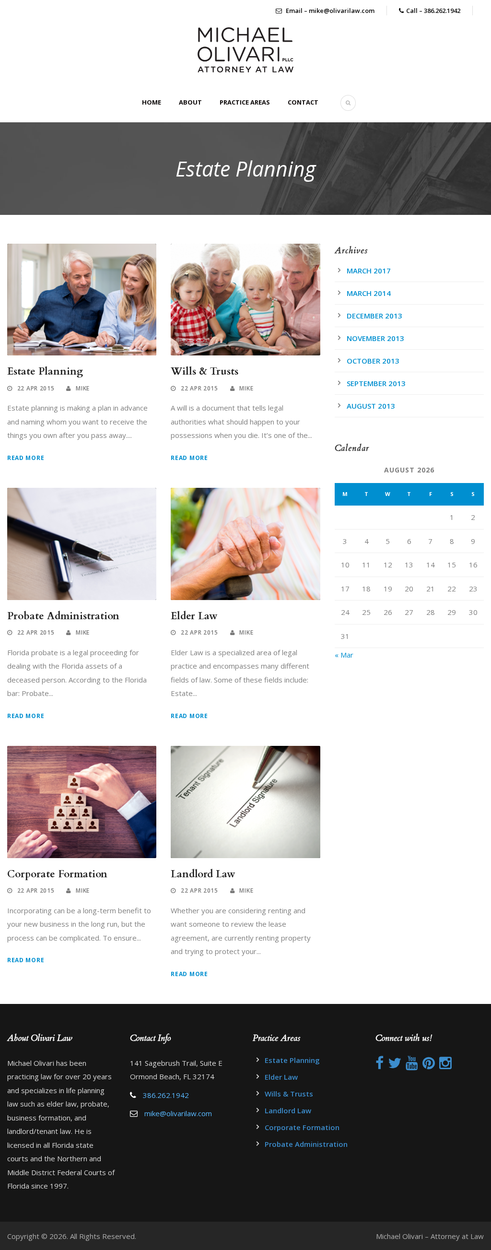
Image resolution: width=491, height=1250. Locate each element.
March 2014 (369, 293)
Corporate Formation (57, 874)
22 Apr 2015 (36, 388)
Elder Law (194, 616)
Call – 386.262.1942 (433, 10)
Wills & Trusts (204, 371)
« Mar (344, 655)
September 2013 (376, 383)
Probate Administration (63, 616)
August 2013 (371, 406)
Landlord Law (203, 874)
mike (83, 388)
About (190, 102)
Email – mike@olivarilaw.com (329, 10)
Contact (303, 102)
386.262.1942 (166, 1095)
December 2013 (374, 315)
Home (151, 102)
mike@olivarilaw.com (178, 1113)
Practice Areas (245, 102)
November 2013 (375, 338)
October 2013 (373, 361)
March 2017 (369, 270)
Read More (25, 458)
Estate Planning (45, 371)
